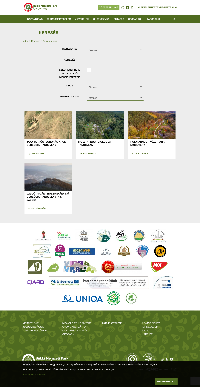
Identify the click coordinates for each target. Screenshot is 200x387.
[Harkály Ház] (35, 267)
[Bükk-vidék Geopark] (142, 251)
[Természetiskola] (42, 251)
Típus (69, 85)
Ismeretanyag (69, 96)
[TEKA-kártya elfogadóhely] (60, 251)
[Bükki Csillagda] (106, 251)
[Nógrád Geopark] (104, 235)
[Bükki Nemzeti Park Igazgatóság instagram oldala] (123, 7)
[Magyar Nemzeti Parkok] (84, 235)
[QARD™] (35, 282)
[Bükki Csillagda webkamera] (135, 6)
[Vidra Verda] (80, 267)
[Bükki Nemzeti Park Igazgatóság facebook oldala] (127, 7)
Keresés (35, 41)
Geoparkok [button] (135, 19)
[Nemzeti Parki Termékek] (158, 235)
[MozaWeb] (82, 251)
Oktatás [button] (119, 19)
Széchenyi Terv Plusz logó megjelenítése (69, 73)
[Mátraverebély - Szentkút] (121, 267)
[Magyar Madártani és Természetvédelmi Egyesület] (121, 235)
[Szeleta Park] (160, 251)
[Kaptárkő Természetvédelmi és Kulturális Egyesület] (139, 235)
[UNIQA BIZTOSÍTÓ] (82, 298)
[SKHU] (98, 282)
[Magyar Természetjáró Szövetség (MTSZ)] (113, 298)
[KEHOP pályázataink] (163, 282)
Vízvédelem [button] (82, 19)
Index (25, 41)
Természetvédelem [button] (59, 19)
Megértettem (166, 381)
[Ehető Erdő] (131, 298)
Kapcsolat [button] (153, 19)
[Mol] (159, 267)
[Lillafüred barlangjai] (52, 267)
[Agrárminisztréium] (43, 235)
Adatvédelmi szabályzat (33, 375)
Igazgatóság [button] (35, 19)
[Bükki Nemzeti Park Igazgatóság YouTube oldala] (132, 7)
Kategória (69, 49)
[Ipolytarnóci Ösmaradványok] (124, 251)
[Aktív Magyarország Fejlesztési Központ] (64, 235)
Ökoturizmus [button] (101, 19)
